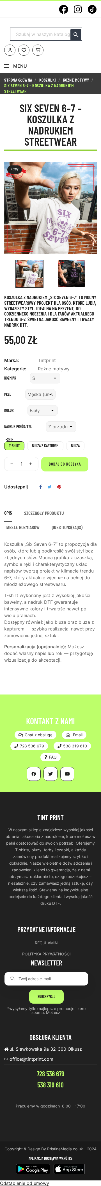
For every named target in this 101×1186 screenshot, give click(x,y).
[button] (35, 735)
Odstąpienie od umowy (24, 1183)
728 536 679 (50, 1074)
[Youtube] (67, 774)
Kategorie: (15, 368)
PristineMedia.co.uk (65, 1148)
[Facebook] (63, 9)
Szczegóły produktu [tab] (44, 513)
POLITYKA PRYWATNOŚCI (46, 954)
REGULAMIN (46, 942)
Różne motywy (54, 368)
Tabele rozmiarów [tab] (22, 527)
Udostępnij (40, 487)
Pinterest (59, 487)
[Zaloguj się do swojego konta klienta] (9, 50)
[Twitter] (50, 774)
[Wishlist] (23, 50)
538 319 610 (50, 1085)
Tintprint (47, 360)
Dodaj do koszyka (65, 464)
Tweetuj (49, 487)
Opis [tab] (8, 513)
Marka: (11, 360)
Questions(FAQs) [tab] (67, 527)
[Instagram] (77, 9)
